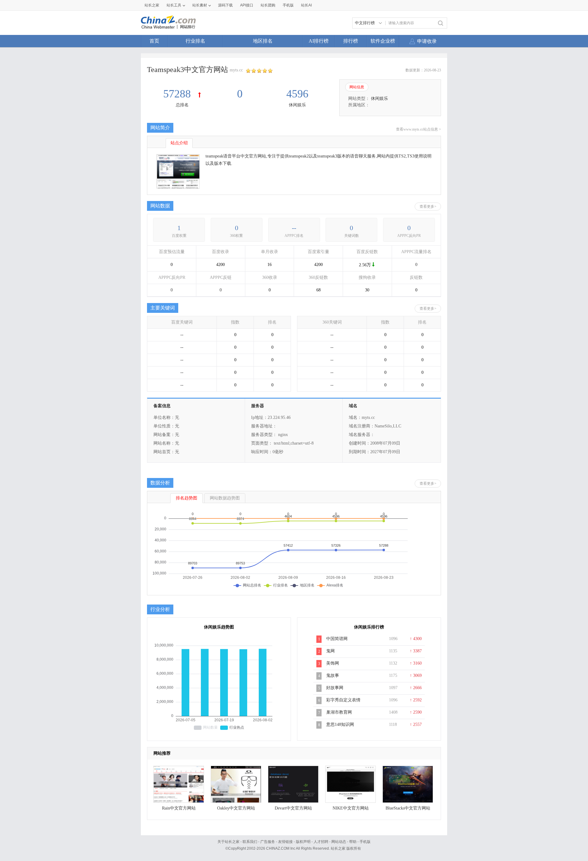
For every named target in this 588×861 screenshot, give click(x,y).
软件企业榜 (383, 41)
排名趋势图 (186, 498)
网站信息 (356, 87)
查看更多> (428, 206)
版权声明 (303, 842)
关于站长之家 (228, 842)
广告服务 (267, 842)
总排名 (182, 105)
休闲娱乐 (297, 105)
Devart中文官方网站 (293, 808)
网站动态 (338, 842)
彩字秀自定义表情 (343, 700)
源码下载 (225, 5)
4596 (297, 94)
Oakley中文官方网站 (236, 808)
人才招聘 (321, 842)
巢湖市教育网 (339, 712)
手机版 (365, 842)
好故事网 (334, 687)
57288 (178, 94)
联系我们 (250, 842)
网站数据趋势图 (225, 498)
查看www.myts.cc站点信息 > (418, 129)
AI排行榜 (319, 41)
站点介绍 (179, 143)
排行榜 (350, 41)
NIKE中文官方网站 (351, 808)
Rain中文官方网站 (179, 808)
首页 (154, 41)
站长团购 (268, 5)
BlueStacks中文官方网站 (408, 808)
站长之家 (152, 5)
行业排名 (195, 41)
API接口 (246, 5)
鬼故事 (332, 675)
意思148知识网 (340, 724)
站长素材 (199, 5)
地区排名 (263, 41)
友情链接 (285, 842)
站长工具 (174, 5)
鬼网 (330, 651)
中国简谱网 (337, 638)
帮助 (352, 842)
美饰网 (332, 663)
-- (294, 228)
